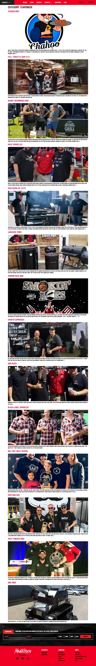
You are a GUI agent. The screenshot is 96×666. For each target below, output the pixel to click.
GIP (72, 636)
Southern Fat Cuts (17, 188)
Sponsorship (61, 660)
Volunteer (61, 658)
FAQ (76, 660)
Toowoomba (44, 654)
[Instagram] (28, 658)
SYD (77, 636)
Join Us (81, 2)
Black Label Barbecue (18, 407)
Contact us (78, 654)
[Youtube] (22, 658)
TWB (66, 636)
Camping (58, 2)
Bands (59, 656)
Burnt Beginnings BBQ (18, 100)
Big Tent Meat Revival (18, 451)
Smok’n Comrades (16, 319)
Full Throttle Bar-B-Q (19, 57)
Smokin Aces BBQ (15, 276)
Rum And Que (14, 495)
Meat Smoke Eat (15, 144)
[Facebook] (17, 658)
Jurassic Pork (15, 232)
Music (25, 2)
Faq (65, 2)
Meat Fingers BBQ (16, 538)
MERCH (91, 2)
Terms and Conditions (80, 656)
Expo (32, 2)
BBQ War (12, 582)
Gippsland (44, 652)
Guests (39, 2)
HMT (61, 636)
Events (5, 2)
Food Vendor (61, 654)
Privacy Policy (79, 658)
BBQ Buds (12, 363)
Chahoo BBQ (13, 11)
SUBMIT (85, 636)
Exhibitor (60, 652)
